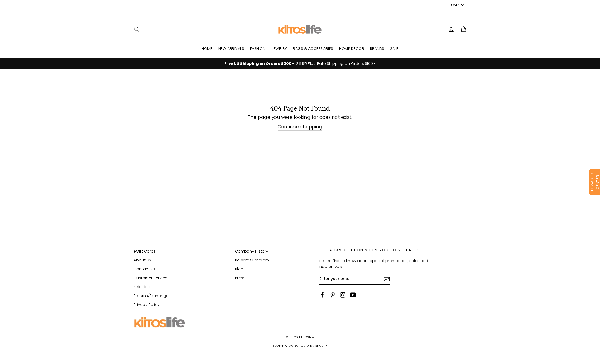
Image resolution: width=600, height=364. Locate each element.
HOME (207, 48)
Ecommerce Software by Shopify (300, 345)
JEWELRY (279, 48)
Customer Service (151, 278)
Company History (251, 251)
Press (240, 278)
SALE (394, 48)
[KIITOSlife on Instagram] (342, 295)
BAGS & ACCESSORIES (313, 48)
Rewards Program (252, 260)
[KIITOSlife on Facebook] (322, 295)
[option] (300, 64)
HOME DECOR (351, 48)
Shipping (142, 287)
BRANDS (377, 48)
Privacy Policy (147, 304)
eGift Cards (145, 251)
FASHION (257, 48)
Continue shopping (300, 127)
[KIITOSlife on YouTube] (353, 295)
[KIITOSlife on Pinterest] (332, 295)
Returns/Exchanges (152, 295)
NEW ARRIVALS (231, 48)
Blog (239, 269)
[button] (463, 29)
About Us (142, 260)
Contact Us (144, 269)
